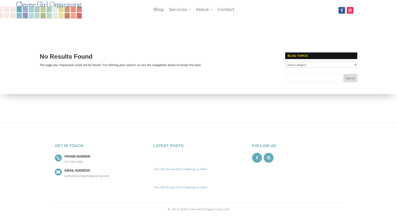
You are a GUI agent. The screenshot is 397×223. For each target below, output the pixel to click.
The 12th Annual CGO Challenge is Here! (180, 187)
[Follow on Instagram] (350, 10)
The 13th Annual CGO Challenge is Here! (180, 169)
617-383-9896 (74, 162)
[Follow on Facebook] (341, 10)
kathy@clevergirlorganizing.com (87, 176)
